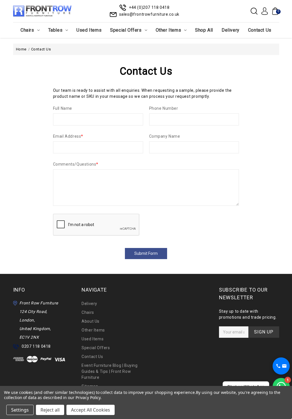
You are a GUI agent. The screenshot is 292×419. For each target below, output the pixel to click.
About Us (91, 321)
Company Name (164, 136)
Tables (55, 30)
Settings (20, 410)
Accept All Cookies (90, 410)
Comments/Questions (75, 164)
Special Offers (125, 30)
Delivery (231, 30)
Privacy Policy (88, 397)
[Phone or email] (281, 366)
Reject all (50, 410)
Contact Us (259, 30)
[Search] (254, 11)
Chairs (27, 30)
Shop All (204, 30)
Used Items (89, 30)
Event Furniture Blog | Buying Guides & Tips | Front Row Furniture (109, 371)
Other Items (168, 30)
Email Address (68, 136)
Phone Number (163, 108)
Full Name (62, 108)
